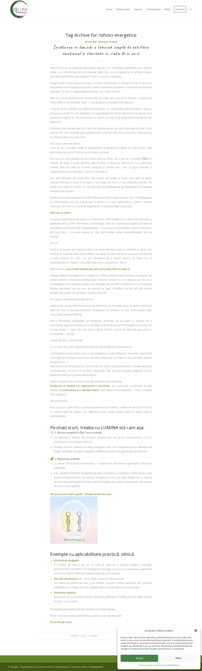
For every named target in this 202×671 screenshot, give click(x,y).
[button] (195, 630)
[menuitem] (109, 9)
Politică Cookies (62, 667)
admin (94, 635)
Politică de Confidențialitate (166, 665)
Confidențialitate (96, 667)
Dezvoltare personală (96, 41)
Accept (139, 658)
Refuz (178, 658)
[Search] (191, 9)
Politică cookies (146, 665)
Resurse (113, 41)
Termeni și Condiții (79, 667)
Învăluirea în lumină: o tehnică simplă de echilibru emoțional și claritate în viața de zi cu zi (101, 50)
